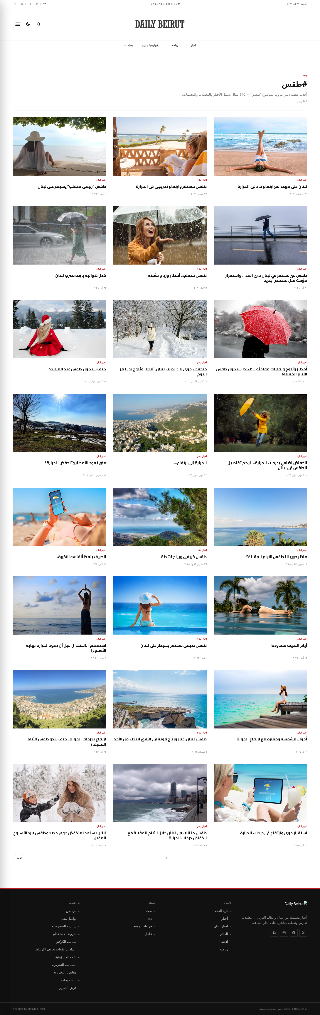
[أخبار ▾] (186, 45)
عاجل (150, 934)
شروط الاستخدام (66, 934)
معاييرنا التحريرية (66, 972)
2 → (19, 858)
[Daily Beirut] (160, 24)
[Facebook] (294, 933)
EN (37, 3)
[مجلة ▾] (123, 45)
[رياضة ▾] (167, 45)
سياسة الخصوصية (66, 926)
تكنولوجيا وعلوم (150, 45)
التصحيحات (70, 980)
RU (14, 3)
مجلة (130, 45)
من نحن (73, 910)
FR (29, 3)
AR (44, 3)
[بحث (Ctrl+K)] (38, 24)
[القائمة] (17, 24)
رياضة (175, 45)
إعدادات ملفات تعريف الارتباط (57, 949)
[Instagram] (284, 933)
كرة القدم (223, 910)
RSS (151, 918)
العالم (225, 934)
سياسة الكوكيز (68, 941)
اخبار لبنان (222, 926)
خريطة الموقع (144, 926)
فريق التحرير (69, 987)
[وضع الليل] (28, 24)
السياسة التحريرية (66, 964)
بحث (151, 910)
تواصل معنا (70, 918)
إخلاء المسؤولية (67, 957)
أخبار (193, 45)
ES (22, 3)
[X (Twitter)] (303, 933)
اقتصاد (225, 941)
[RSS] (274, 933)
